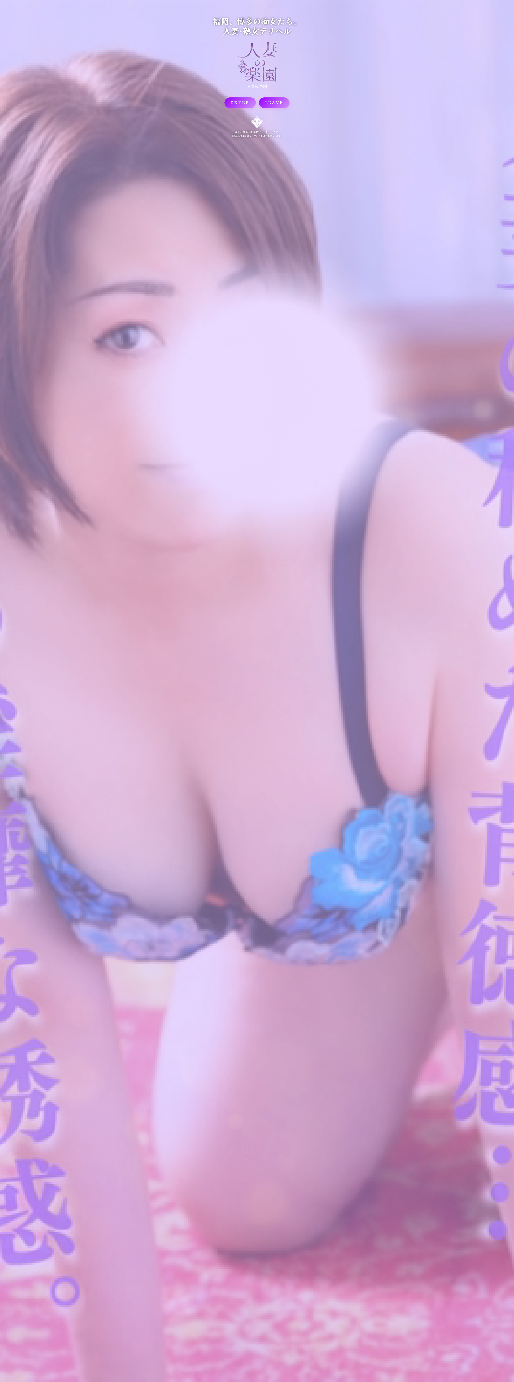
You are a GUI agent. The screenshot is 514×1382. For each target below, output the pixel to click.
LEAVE (274, 102)
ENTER (240, 102)
